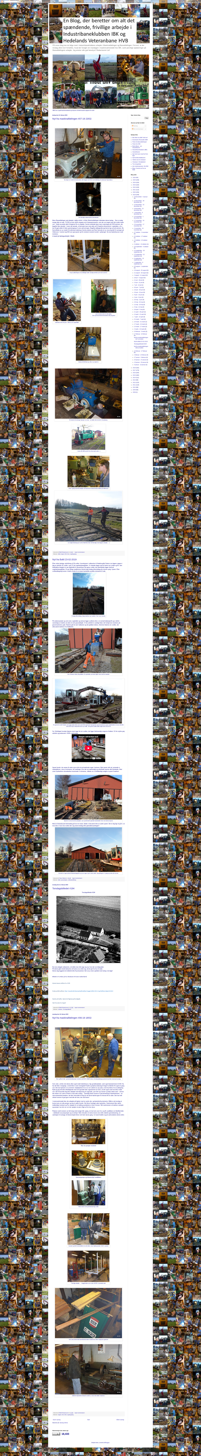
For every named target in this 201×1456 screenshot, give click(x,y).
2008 (134, 392)
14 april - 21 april (139, 314)
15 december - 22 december (139, 205)
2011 (134, 385)
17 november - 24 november (139, 221)
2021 (134, 190)
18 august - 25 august (140, 270)
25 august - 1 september (141, 266)
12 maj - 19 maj (138, 304)
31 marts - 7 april (139, 319)
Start (88, 1419)
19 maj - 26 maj (138, 302)
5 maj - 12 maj (138, 307)
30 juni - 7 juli (138, 287)
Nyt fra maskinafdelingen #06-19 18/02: (72, 1018)
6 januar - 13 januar (140, 364)
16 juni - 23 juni (138, 292)
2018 (134, 367)
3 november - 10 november (139, 229)
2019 (134, 194)
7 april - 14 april (138, 317)
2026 (134, 177)
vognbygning (73, 554)
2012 (134, 382)
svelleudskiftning (72, 880)
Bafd (59, 554)
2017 (134, 370)
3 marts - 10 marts (139, 329)
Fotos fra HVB (136, 144)
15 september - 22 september (139, 255)
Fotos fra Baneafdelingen (139, 142)
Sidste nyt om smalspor (139, 160)
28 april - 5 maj (138, 309)
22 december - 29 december (139, 201)
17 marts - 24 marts (139, 324)
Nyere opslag (57, 1419)
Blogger (107, 1442)
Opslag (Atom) (64, 1422)
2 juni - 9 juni (138, 297)
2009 (134, 390)
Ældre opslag (120, 1419)
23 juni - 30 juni (138, 290)
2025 (134, 180)
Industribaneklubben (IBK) (139, 149)
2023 (134, 185)
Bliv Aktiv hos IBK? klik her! (140, 137)
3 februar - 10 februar (140, 355)
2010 (134, 387)
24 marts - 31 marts (139, 321)
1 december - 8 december (138, 213)
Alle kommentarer (138, 129)
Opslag (135, 126)
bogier (62, 554)
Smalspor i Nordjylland (138, 162)
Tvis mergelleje (136, 164)
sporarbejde (64, 880)
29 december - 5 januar (141, 197)
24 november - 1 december (139, 217)
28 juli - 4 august (139, 277)
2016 (134, 372)
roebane (60, 1009)
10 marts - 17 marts (139, 326)
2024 (134, 182)
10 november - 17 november (139, 225)
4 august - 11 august (140, 275)
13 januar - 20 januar (140, 362)
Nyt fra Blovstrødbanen (138, 157)
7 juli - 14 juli (138, 285)
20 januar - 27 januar (140, 360)
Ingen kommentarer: (80, 552)
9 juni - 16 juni (138, 295)
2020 (134, 192)
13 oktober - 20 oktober (140, 240)
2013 (134, 380)
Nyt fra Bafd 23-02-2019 (64, 559)
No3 (68, 554)
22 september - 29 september (139, 251)
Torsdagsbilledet (67, 1009)
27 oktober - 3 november (141, 232)
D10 (63, 1414)
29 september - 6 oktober (141, 246)
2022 (134, 187)
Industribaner (136, 152)
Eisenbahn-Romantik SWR (140, 140)
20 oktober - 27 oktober (140, 236)
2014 (134, 377)
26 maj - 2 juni (138, 299)
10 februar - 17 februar (140, 351)
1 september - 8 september (138, 263)
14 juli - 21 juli (138, 282)
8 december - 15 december (139, 209)
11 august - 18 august (140, 273)
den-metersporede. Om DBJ (140, 166)
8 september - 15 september (139, 259)
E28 (66, 554)
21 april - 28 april (139, 312)
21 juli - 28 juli (138, 280)
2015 (134, 375)
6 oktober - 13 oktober (140, 244)
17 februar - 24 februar (140, 334)
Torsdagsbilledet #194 (63, 888)
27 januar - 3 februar (140, 357)
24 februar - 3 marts (140, 331)
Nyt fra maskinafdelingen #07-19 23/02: (72, 118)
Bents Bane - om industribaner (137, 146)
